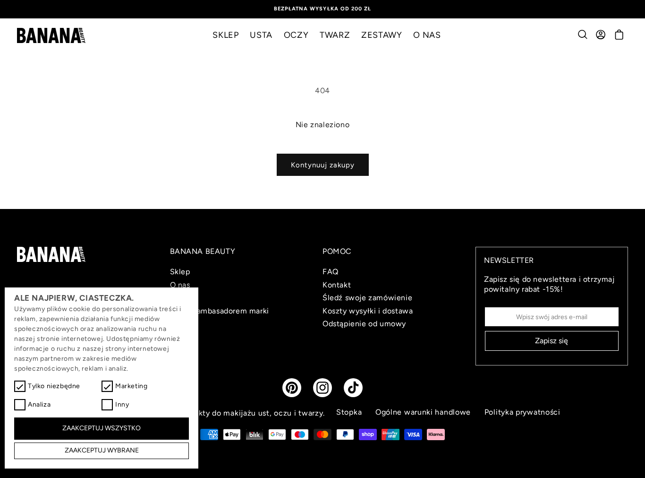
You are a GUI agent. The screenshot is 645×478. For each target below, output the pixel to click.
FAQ (330, 272)
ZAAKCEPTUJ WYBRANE (102, 450)
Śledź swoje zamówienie (367, 297)
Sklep (180, 272)
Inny (122, 404)
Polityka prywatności (522, 412)
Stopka (350, 412)
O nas (180, 284)
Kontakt (336, 284)
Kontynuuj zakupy (323, 165)
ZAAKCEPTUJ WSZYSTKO (101, 428)
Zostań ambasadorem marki (219, 310)
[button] (583, 35)
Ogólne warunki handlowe (424, 412)
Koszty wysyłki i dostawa (367, 310)
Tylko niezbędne (54, 386)
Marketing (131, 386)
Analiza (39, 404)
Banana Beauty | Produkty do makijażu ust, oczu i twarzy (220, 412)
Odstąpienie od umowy (364, 323)
